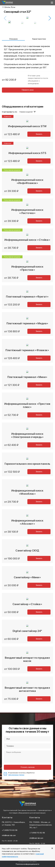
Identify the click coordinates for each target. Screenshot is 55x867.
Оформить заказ (28, 90)
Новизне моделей (26, 112)
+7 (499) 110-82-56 (9, 830)
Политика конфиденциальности (27, 864)
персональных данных (16, 775)
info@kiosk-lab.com (9, 835)
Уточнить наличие (28, 767)
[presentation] (5, 18)
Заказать (39, 134)
